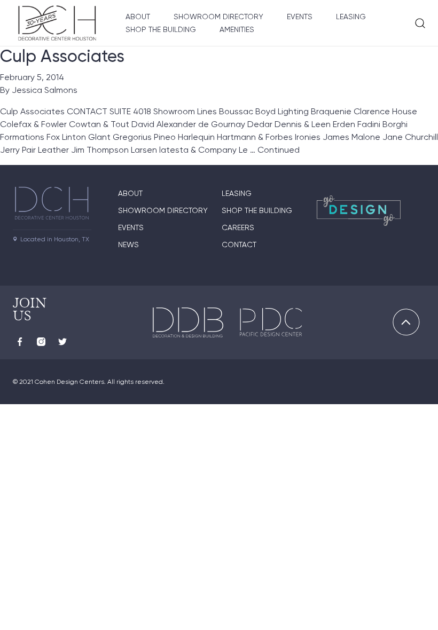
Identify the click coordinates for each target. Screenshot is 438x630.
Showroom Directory (218, 16)
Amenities (237, 29)
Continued (278, 150)
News (128, 244)
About (138, 16)
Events (299, 16)
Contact (239, 244)
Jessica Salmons (44, 90)
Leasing (351, 16)
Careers (238, 227)
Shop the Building (161, 29)
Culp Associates (62, 56)
